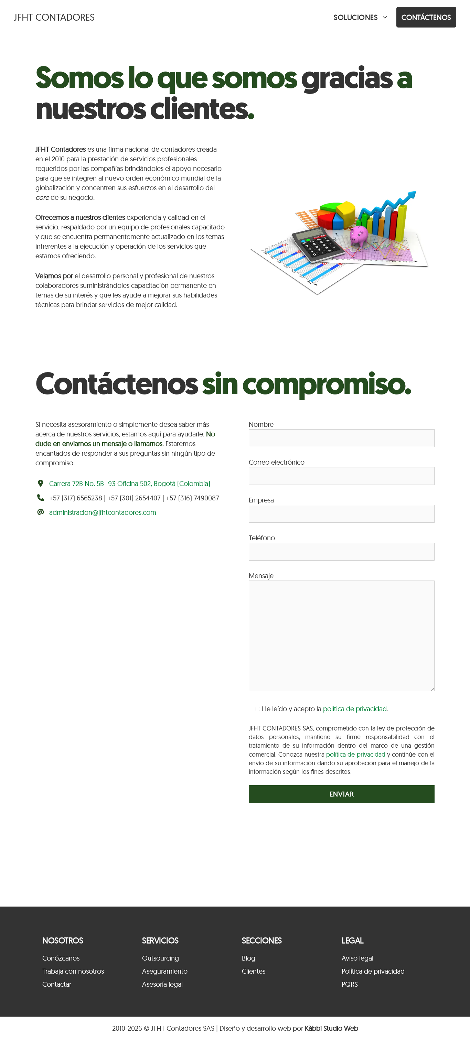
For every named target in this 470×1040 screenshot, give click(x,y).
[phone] (40, 497)
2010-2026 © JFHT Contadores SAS (163, 1028)
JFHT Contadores (54, 17)
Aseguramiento (165, 971)
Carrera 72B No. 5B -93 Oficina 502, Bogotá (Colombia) (129, 483)
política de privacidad (355, 708)
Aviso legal (357, 958)
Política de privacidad (373, 971)
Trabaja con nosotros (73, 971)
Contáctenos (426, 17)
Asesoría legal (162, 984)
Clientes (253, 971)
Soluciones (356, 17)
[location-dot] (40, 483)
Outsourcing (160, 958)
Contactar (56, 984)
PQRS (350, 984)
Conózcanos (60, 958)
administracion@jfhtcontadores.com (102, 512)
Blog (248, 958)
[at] (40, 512)
